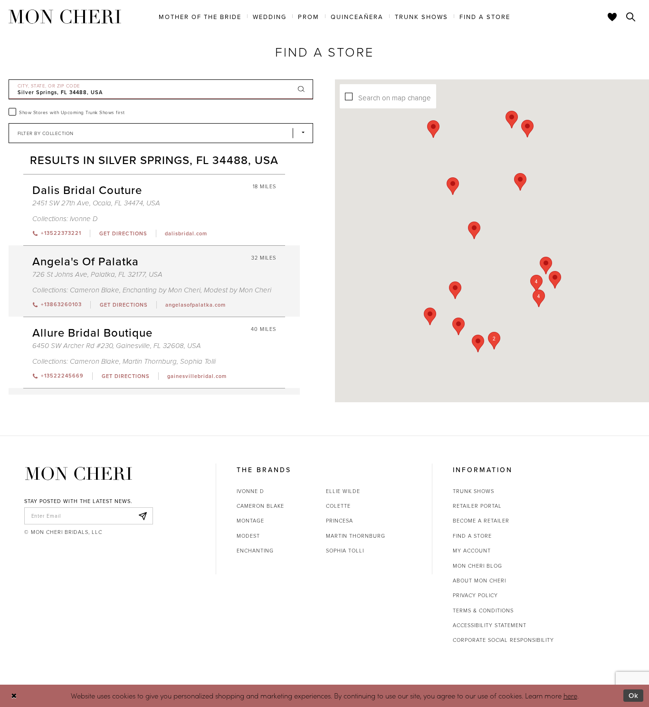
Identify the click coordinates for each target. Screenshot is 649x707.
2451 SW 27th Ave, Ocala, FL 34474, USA (96, 203)
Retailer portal (477, 505)
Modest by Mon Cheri (237, 290)
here (570, 695)
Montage (250, 520)
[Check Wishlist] (612, 16)
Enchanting (255, 550)
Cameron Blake (94, 290)
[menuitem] (200, 16)
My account (472, 550)
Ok (634, 695)
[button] (536, 283)
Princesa (339, 520)
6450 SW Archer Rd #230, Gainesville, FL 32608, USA (116, 346)
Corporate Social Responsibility (503, 639)
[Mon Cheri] (78, 473)
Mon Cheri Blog (477, 565)
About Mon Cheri (479, 580)
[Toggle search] (631, 16)
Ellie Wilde (343, 490)
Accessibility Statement (489, 625)
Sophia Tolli (198, 362)
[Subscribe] (143, 516)
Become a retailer (481, 520)
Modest (248, 535)
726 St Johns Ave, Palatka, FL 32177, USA (97, 275)
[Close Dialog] (14, 696)
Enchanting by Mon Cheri (161, 290)
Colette (338, 505)
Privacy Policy (475, 595)
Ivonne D (83, 219)
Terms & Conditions (483, 610)
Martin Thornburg (150, 362)
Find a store (472, 535)
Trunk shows (473, 490)
